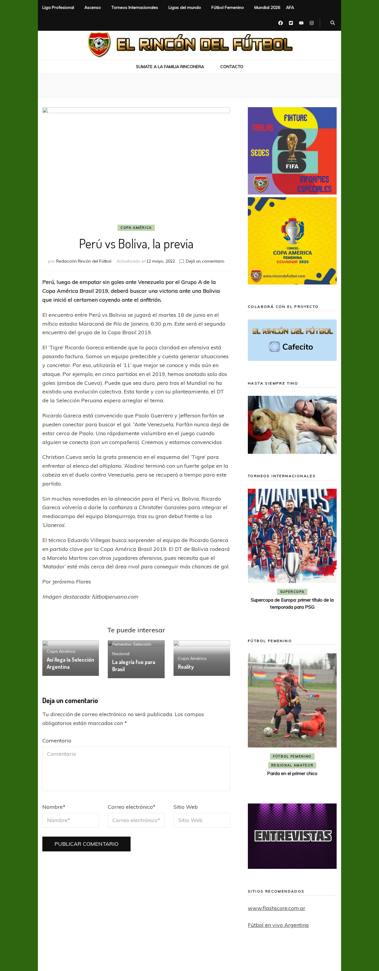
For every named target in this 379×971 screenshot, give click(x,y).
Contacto (231, 66)
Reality (186, 666)
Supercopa (292, 592)
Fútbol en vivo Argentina (278, 925)
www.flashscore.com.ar (276, 908)
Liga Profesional (58, 7)
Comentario (56, 740)
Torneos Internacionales (134, 7)
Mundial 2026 (267, 7)
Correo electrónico (131, 806)
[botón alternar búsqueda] (332, 23)
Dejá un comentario (205, 261)
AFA (290, 7)
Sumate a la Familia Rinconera (170, 66)
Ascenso (92, 7)
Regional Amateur (292, 765)
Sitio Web (186, 806)
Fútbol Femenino (227, 7)
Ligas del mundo (184, 7)
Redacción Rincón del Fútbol (83, 261)
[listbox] (292, 555)
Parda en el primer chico (292, 773)
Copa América (136, 228)
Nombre (53, 806)
